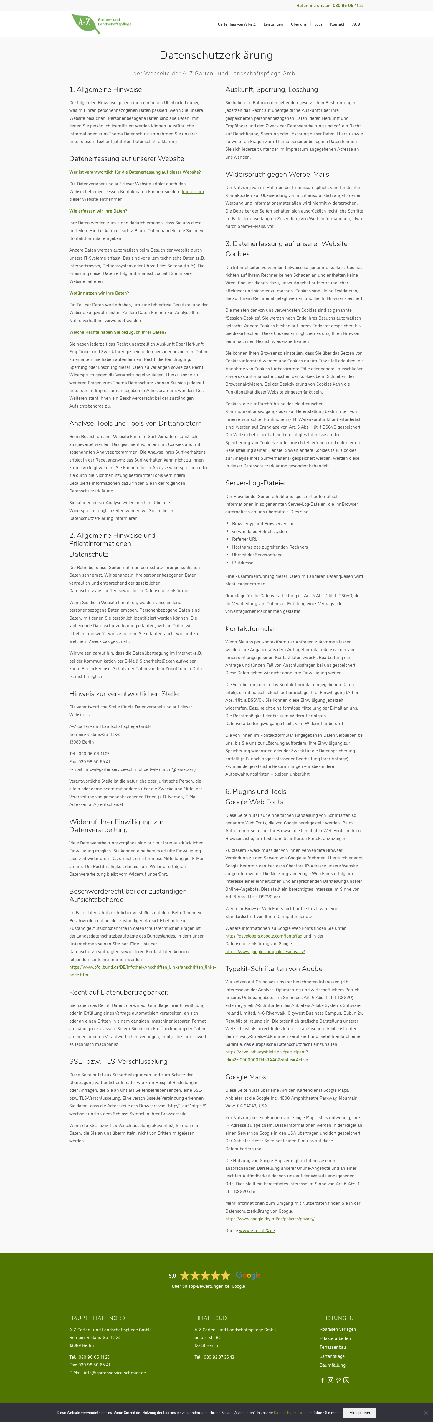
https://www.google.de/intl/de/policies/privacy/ (270, 1218)
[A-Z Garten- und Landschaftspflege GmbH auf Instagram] (330, 1380)
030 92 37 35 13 (219, 1356)
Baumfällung (333, 1364)
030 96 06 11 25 (94, 1356)
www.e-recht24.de (257, 1230)
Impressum (193, 191)
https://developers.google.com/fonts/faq (263, 935)
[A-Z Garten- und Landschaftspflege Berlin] (101, 24)
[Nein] (426, 1413)
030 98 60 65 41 (94, 1364)
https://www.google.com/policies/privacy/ (265, 951)
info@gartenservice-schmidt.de (115, 1372)
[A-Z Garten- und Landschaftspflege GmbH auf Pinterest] (338, 1380)
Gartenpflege (332, 1356)
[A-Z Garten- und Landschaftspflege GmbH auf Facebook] (322, 1380)
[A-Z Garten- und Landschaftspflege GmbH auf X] (346, 1380)
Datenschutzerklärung (292, 1412)
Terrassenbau (333, 1346)
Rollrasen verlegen (338, 1328)
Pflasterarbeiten (335, 1338)
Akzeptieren (360, 1413)
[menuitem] (237, 24)
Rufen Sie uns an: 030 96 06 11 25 (330, 5)
